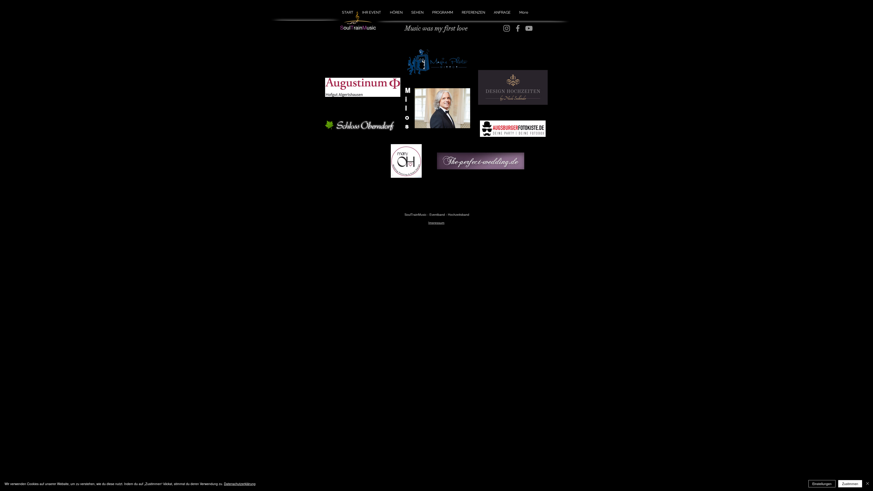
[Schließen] (867, 483)
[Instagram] (506, 28)
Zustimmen (850, 483)
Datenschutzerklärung (240, 483)
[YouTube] (528, 28)
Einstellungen (822, 483)
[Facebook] (517, 28)
